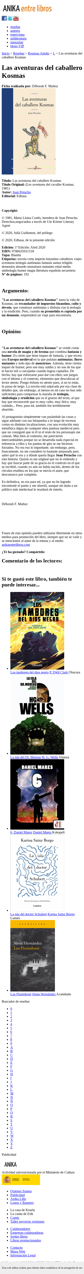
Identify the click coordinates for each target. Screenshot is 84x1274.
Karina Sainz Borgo (61, 914)
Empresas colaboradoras (26, 1232)
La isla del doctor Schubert (28, 914)
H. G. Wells (50, 757)
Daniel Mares (42, 832)
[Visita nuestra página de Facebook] (4, 19)
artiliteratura (18, 38)
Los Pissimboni (20, 994)
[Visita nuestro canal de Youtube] (16, 19)
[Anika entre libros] (24, 1168)
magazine (16, 42)
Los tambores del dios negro (29, 672)
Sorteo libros (19, 1236)
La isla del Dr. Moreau (25, 757)
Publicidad (17, 1195)
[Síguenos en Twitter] (10, 19)
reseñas (15, 27)
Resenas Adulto (38, 53)
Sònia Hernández (44, 994)
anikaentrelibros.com (16, 544)
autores (15, 31)
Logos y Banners (22, 1202)
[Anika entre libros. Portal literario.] (30, 14)
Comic (14, 1217)
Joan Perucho (21, 192)
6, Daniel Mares (21, 832)
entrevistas (17, 34)
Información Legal (23, 1255)
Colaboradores (20, 1229)
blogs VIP (17, 46)
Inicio (5, 53)
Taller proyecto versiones (27, 1221)
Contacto (16, 1247)
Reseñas (18, 53)
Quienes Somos (21, 1191)
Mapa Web (17, 1251)
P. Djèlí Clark (59, 672)
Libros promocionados (25, 1240)
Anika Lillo (18, 1199)
